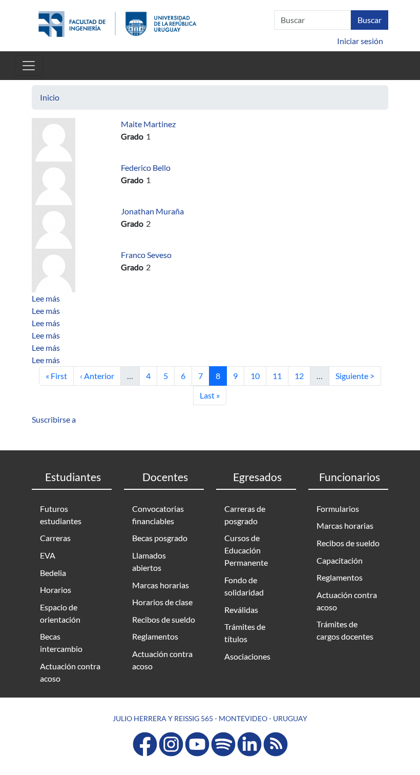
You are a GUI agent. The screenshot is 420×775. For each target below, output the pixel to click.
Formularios (338, 508)
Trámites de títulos (244, 633)
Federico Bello (146, 167)
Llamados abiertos (149, 561)
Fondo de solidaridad (244, 586)
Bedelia (53, 573)
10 (258, 375)
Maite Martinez (148, 124)
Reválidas (241, 609)
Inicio (49, 97)
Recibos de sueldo (163, 619)
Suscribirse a (54, 419)
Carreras (55, 538)
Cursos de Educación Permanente (246, 550)
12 (302, 375)
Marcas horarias (160, 585)
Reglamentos (155, 636)
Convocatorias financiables (158, 515)
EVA (47, 555)
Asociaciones (247, 656)
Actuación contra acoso (70, 672)
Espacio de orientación (60, 613)
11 (280, 375)
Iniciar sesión (360, 41)
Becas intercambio (61, 642)
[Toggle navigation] (28, 65)
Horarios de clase (162, 602)
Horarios (55, 589)
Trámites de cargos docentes (345, 630)
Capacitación (340, 560)
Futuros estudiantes (60, 515)
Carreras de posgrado (244, 515)
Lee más (46, 298)
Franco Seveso (146, 255)
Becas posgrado (159, 538)
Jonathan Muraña (152, 211)
